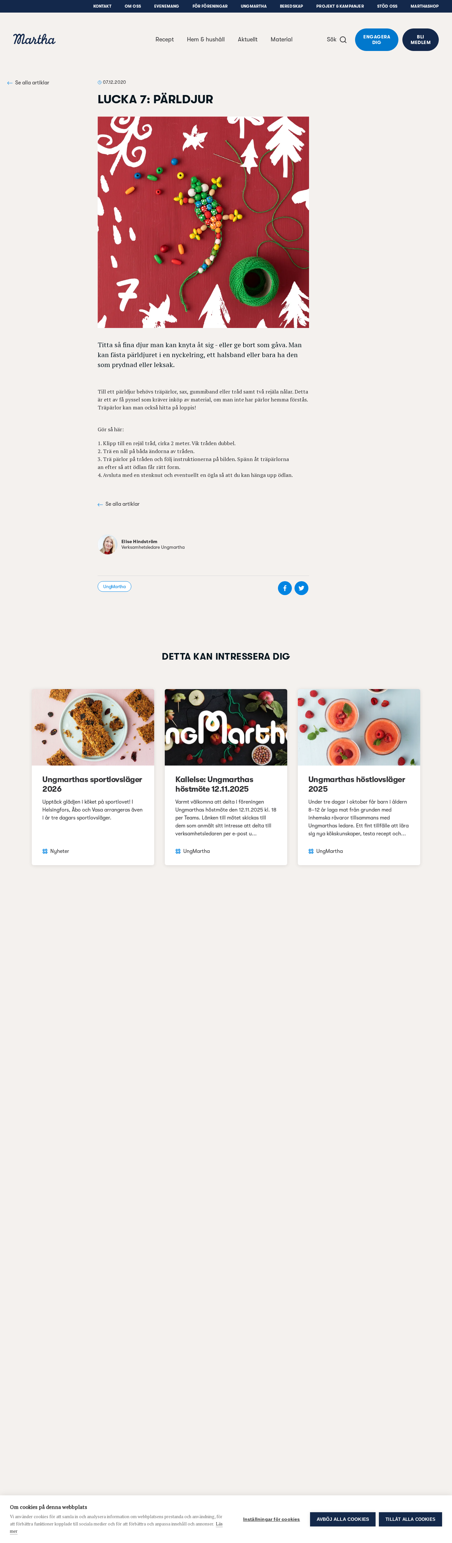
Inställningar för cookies (271, 1519)
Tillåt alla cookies (410, 1519)
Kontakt (102, 6)
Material (282, 39)
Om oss (133, 6)
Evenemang (166, 6)
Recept (165, 39)
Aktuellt (247, 39)
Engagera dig (376, 39)
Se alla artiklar (32, 83)
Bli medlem (420, 39)
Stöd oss (387, 6)
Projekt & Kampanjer (340, 6)
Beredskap (291, 6)
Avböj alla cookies (343, 1519)
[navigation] (34, 40)
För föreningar (210, 6)
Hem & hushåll (206, 39)
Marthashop (425, 6)
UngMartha (254, 6)
